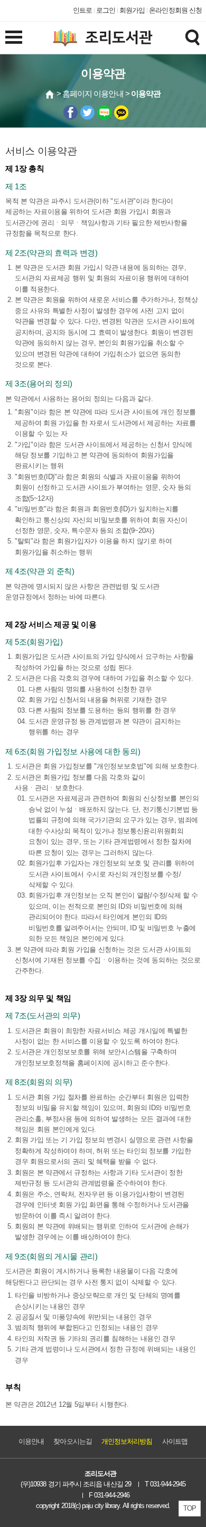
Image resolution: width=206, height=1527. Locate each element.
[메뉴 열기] (13, 36)
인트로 (82, 10)
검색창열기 (192, 36)
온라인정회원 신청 (175, 10)
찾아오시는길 (72, 1441)
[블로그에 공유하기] (104, 112)
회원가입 (132, 10)
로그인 (105, 10)
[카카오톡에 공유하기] (121, 112)
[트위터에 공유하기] (87, 112)
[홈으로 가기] (50, 94)
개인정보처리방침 (127, 1441)
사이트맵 (175, 1441)
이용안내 (31, 1441)
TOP (189, 1508)
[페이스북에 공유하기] (70, 112)
